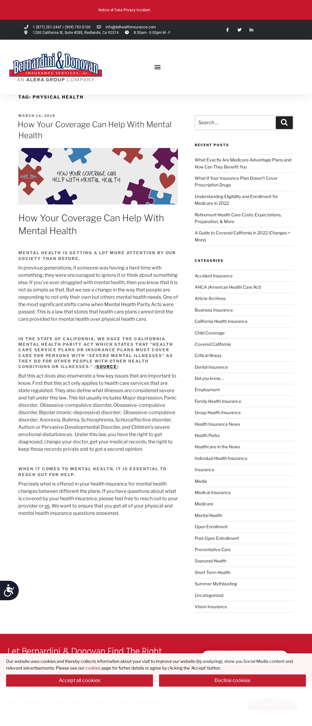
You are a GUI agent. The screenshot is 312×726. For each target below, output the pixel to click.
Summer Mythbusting (216, 583)
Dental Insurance (211, 367)
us (47, 506)
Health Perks (207, 435)
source (106, 366)
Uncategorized (209, 595)
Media (201, 481)
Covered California (213, 344)
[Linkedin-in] (251, 30)
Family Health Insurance (218, 401)
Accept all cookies (79, 680)
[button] (157, 67)
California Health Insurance (221, 321)
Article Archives (210, 298)
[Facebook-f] (227, 30)
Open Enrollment (211, 526)
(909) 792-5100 (77, 27)
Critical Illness (208, 355)
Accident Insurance (213, 275)
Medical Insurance (213, 492)
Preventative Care (213, 549)
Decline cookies (232, 680)
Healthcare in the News (217, 446)
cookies (93, 667)
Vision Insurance (211, 606)
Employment (207, 389)
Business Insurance (214, 309)
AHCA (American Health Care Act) (228, 287)
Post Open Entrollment (217, 538)
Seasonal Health (210, 560)
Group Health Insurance (218, 412)
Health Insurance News (217, 424)
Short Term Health (212, 572)
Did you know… (209, 378)
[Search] (284, 122)
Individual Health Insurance (221, 458)
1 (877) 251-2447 (47, 27)
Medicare (204, 503)
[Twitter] (239, 30)
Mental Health (208, 515)
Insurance (204, 469)
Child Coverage (210, 332)
